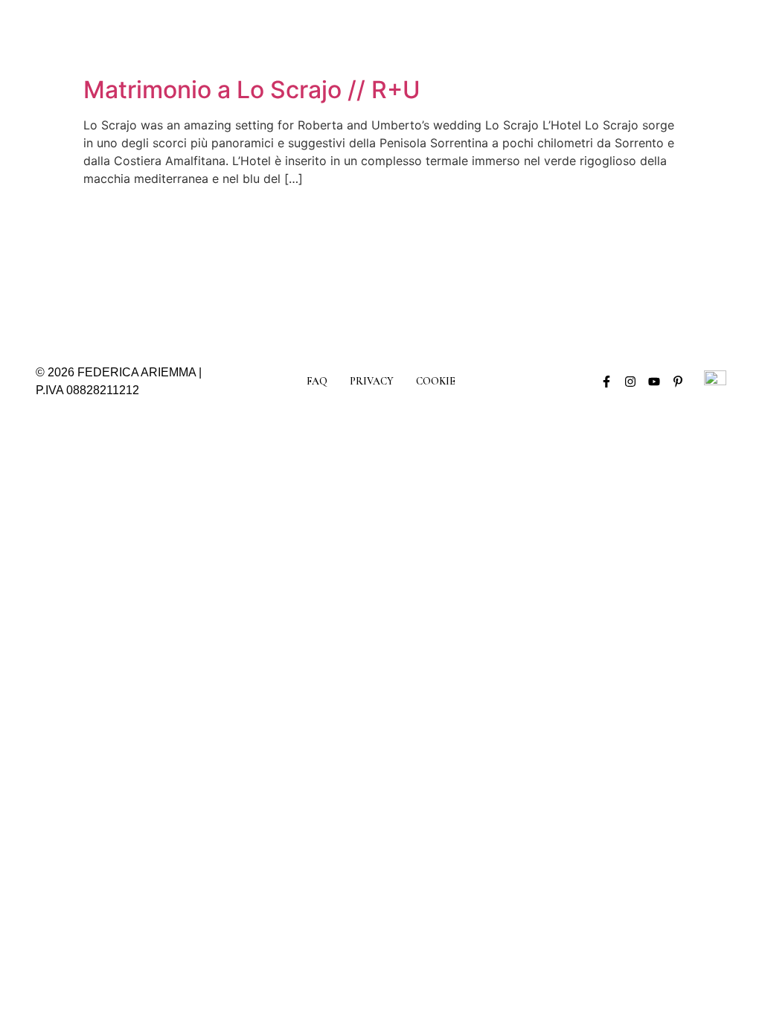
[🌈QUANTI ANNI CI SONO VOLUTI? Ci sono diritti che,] (424, 265)
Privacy (372, 381)
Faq (317, 381)
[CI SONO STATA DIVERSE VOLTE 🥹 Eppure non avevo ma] (337, 265)
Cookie (435, 381)
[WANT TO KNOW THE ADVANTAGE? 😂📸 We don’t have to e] (75, 265)
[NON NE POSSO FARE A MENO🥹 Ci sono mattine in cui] (250, 265)
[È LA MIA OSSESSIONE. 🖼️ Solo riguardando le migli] (511, 265)
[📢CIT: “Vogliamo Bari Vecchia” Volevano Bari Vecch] (162, 265)
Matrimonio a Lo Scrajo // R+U (251, 89)
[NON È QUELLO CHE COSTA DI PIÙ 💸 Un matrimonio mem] (599, 265)
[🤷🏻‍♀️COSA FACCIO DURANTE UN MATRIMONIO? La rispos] (686, 265)
